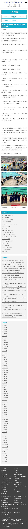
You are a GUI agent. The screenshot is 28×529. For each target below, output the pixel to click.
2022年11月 (5, 421)
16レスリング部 (6, 239)
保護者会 (3, 500)
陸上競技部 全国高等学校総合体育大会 (11, 271)
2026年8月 (4, 325)
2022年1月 (4, 442)
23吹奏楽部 (5, 245)
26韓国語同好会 (6, 249)
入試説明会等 (18, 482)
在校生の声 (17, 488)
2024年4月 (4, 385)
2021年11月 (5, 447)
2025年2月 (4, 363)
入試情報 (16, 478)
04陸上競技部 (5, 222)
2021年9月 (4, 451)
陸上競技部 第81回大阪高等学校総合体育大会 (12, 260)
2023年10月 (5, 398)
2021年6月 (4, 457)
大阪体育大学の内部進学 (21, 486)
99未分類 (4, 251)
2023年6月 (4, 406)
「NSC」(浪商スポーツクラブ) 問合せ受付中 (13, 266)
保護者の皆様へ (22, 16)
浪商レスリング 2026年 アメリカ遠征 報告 (13, 262)
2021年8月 (4, 453)
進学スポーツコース (7, 478)
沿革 (4, 472)
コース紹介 (4, 475)
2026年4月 (4, 333)
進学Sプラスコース (7, 476)
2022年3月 (4, 438)
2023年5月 (4, 408)
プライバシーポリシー (6, 513)
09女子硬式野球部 (6, 230)
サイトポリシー (17, 513)
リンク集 (16, 508)
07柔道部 (4, 228)
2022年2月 (4, 440)
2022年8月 (4, 427)
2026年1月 (4, 340)
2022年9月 (4, 425)
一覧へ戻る (14, 207)
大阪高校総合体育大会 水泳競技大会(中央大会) (13, 26)
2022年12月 (5, 419)
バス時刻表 (17, 492)
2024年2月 (4, 389)
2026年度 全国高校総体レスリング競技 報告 (13, 277)
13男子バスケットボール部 (8, 236)
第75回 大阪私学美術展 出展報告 (10, 275)
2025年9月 (4, 348)
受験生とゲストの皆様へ (14, 17)
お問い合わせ (4, 502)
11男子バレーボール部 (7, 232)
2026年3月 (4, 336)
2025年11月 (5, 344)
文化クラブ (17, 472)
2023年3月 (4, 412)
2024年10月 (5, 372)
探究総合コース (6, 480)
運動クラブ (17, 470)
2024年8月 (4, 376)
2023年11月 (5, 395)
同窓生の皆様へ (17, 498)
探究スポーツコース (7, 482)
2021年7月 (4, 455)
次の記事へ (22, 207)
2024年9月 (4, 374)
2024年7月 (4, 378)
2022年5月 (4, 434)
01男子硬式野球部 (6, 215)
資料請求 (16, 500)
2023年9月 (4, 400)
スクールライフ (5, 484)
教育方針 (3, 471)
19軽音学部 (5, 243)
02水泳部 (4, 217)
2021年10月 (5, 449)
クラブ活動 (6, 20)
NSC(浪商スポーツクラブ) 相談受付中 (11, 264)
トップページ (4, 469)
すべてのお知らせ (5, 16)
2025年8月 (4, 351)
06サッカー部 (5, 226)
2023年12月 (5, 393)
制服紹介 (5, 487)
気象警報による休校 (6, 496)
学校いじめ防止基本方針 (20, 496)
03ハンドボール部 (6, 219)
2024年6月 (4, 380)
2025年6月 (4, 355)
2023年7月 (4, 404)
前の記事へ (5, 207)
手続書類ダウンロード (19, 502)
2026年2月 (4, 338)
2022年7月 (4, 429)
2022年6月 (4, 432)
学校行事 (14, 20)
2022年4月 (4, 436)
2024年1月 (4, 391)
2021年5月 (4, 459)
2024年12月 (5, 368)
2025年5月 (4, 357)
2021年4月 (4, 461)
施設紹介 (3, 489)
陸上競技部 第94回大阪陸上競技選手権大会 (12, 313)
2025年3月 (4, 361)
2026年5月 (4, 331)
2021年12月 (5, 444)
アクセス (16, 490)
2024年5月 (4, 383)
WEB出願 (17, 480)
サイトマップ (4, 515)
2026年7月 (4, 327)
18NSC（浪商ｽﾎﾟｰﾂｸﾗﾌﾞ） (8, 241)
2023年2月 (4, 415)
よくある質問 (4, 498)
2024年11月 (5, 370)
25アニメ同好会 (6, 247)
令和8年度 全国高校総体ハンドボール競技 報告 (13, 268)
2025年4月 (4, 359)
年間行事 (5, 486)
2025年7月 (4, 353)
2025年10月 (5, 346)
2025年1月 (4, 365)
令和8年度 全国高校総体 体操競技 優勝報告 (13, 273)
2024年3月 (4, 387)
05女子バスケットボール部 (8, 224)
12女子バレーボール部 (7, 234)
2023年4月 (4, 410)
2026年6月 (4, 329)
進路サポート (17, 484)
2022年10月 (5, 423)
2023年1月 (4, 417)
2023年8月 (4, 402)
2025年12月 (5, 342)
